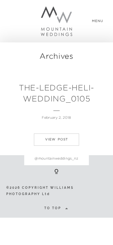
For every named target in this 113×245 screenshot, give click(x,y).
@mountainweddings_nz (56, 158)
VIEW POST (56, 139)
